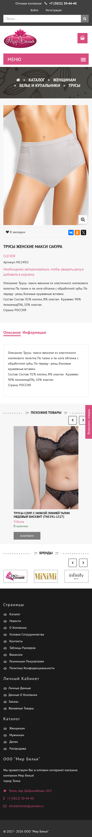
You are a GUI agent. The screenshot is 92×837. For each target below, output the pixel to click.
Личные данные (19, 688)
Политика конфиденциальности (31, 668)
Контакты (15, 641)
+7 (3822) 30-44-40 (20, 798)
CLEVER (9, 256)
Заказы (13, 702)
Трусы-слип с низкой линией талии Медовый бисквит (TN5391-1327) (42, 514)
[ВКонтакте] (71, 232)
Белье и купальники (39, 85)
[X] (83, 232)
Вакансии (15, 655)
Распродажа (17, 748)
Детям (13, 742)
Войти (34, 10)
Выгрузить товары (89, 422)
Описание (12, 332)
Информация (34, 332)
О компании (17, 628)
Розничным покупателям (26, 661)
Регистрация (53, 10)
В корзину (27, 536)
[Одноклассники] (77, 232)
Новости (14, 621)
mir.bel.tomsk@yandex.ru (26, 806)
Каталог (36, 79)
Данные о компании (22, 695)
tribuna (19, 522)
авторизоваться (37, 269)
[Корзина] (80, 38)
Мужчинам (16, 735)
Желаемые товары (21, 708)
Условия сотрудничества (26, 634)
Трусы (73, 85)
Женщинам (64, 79)
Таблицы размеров (22, 648)
